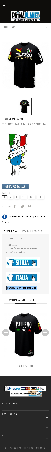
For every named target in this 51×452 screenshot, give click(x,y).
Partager (15, 206)
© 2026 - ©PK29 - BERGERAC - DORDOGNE (25, 448)
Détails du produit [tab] (32, 231)
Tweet (22, 206)
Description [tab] (10, 231)
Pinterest (29, 206)
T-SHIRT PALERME (25, 366)
